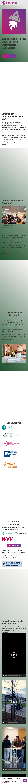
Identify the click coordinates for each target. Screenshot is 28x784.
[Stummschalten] (22, 675)
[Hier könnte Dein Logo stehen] (12, 561)
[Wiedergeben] (3, 675)
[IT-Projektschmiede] (7, 533)
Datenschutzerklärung (5, 782)
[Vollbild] (24, 675)
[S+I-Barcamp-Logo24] (9, 3)
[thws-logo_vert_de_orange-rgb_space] (10, 465)
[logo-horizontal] (10, 435)
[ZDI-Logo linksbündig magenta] (10, 444)
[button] (14, 655)
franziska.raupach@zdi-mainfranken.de (12, 555)
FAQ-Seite (8, 253)
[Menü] (26, 2)
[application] (14, 655)
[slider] (13, 675)
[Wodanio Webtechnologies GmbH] (20, 533)
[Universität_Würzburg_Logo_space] (10, 453)
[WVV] (7, 538)
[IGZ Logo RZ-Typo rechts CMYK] (10, 427)
